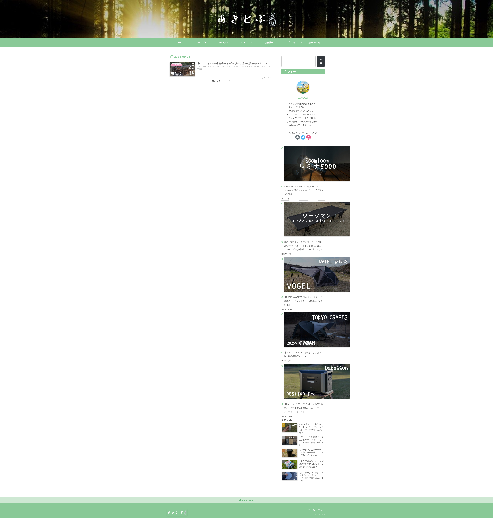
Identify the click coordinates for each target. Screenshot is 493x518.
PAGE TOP (247, 500)
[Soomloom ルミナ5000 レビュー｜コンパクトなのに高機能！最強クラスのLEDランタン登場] (303, 164)
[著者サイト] (297, 137)
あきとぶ (303, 98)
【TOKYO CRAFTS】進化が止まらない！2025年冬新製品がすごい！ (303, 354)
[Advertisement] (221, 101)
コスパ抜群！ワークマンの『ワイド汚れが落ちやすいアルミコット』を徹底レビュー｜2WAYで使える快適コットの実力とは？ (303, 245)
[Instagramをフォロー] (308, 137)
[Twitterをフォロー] (303, 137)
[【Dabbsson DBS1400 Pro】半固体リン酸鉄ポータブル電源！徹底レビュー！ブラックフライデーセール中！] (303, 382)
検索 (321, 61)
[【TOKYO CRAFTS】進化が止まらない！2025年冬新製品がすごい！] (303, 330)
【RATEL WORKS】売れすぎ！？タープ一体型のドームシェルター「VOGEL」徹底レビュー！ (304, 301)
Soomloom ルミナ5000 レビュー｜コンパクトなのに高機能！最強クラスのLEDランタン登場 (303, 190)
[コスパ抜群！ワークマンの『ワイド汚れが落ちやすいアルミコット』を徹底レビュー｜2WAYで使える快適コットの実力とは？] (303, 220)
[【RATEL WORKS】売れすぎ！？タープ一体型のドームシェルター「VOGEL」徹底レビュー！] (303, 275)
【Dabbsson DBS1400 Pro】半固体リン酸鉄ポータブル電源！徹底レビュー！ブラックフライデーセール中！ (303, 408)
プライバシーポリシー (315, 510)
